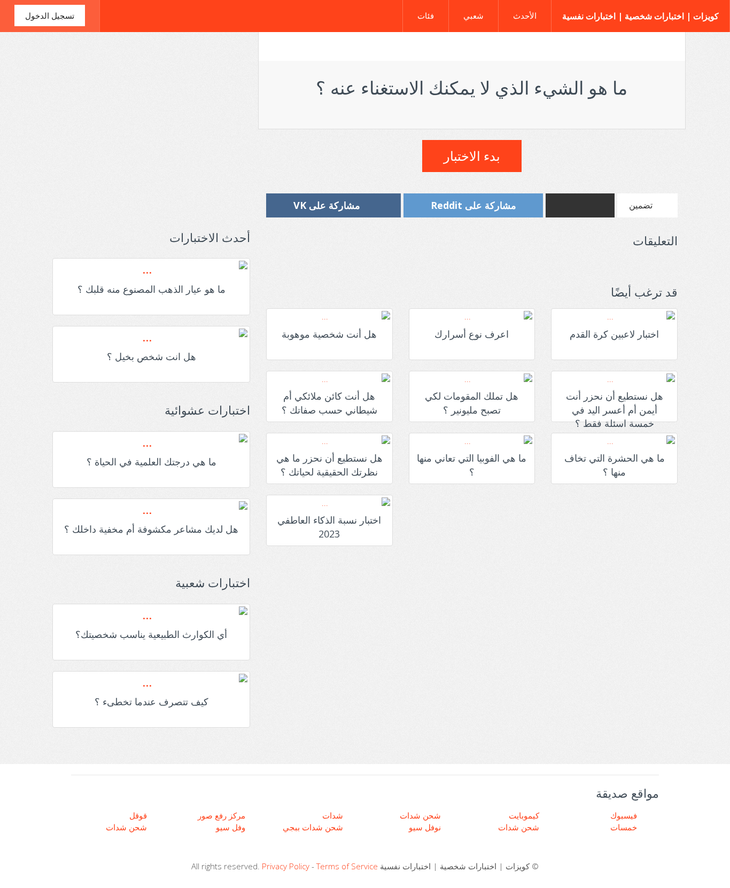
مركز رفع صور (222, 815)
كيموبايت (525, 815)
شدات (333, 815)
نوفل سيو (426, 827)
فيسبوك (624, 815)
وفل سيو (231, 827)
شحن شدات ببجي (314, 827)
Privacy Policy (285, 866)
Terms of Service (347, 866)
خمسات (624, 827)
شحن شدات (127, 827)
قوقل (139, 815)
